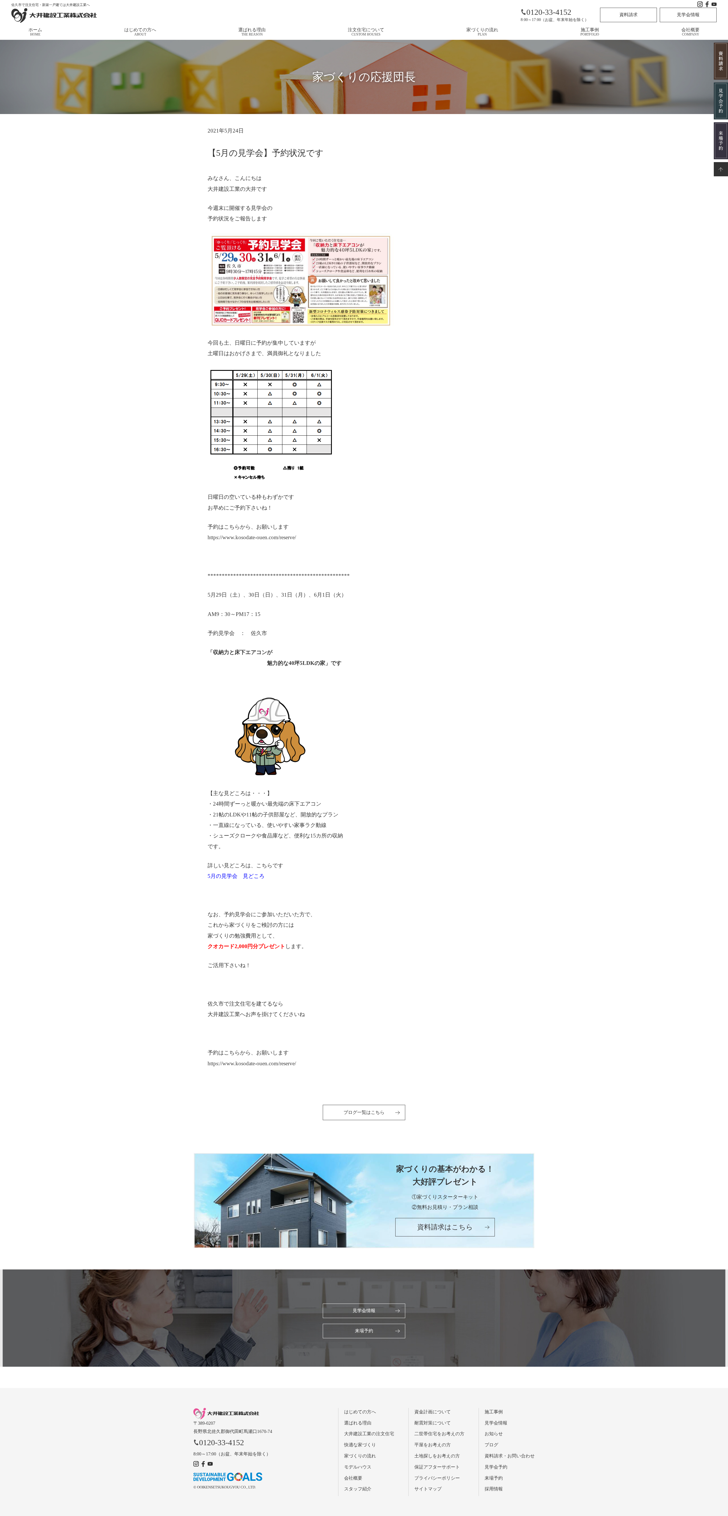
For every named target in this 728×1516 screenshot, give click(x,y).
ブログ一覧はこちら (364, 1112)
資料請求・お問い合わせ (510, 1455)
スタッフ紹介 (357, 1488)
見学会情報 (688, 14)
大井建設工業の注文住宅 (369, 1433)
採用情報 (494, 1488)
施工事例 (589, 31)
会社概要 (690, 31)
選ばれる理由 (252, 31)
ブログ (491, 1444)
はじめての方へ (140, 31)
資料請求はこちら (445, 1227)
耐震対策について (432, 1422)
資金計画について (432, 1411)
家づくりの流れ (482, 31)
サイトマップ (428, 1488)
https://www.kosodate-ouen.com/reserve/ (252, 537)
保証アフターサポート (437, 1467)
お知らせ (494, 1433)
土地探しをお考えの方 (437, 1455)
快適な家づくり (360, 1444)
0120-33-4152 (548, 12)
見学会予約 (496, 1467)
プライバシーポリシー (437, 1478)
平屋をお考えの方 (432, 1444)
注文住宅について (366, 31)
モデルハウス (357, 1467)
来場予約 (364, 1330)
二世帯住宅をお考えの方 (439, 1433)
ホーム (35, 31)
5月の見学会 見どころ (236, 876)
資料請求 (628, 14)
